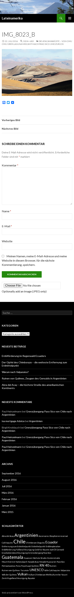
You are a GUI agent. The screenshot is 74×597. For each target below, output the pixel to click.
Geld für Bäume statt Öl (45, 549)
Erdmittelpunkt (38, 546)
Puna (18, 566)
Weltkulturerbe (53, 574)
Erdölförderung (9, 549)
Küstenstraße (53, 558)
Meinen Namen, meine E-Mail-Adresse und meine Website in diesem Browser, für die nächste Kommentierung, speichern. (34, 260)
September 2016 (11, 473)
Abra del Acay (8, 536)
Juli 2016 (7, 486)
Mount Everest (8, 562)
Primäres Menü (69, 18)
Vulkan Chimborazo (36, 574)
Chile (19, 541)
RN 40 (44, 565)
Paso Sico (60, 562)
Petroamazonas (8, 566)
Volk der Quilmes (9, 574)
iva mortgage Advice (13, 421)
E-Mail (7, 226)
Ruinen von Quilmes (11, 570)
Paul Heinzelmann (12, 437)
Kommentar (10, 165)
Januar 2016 (8, 505)
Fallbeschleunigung (25, 549)
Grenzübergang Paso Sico (39, 553)
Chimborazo (31, 542)
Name (6, 211)
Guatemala (12, 557)
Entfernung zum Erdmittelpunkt (16, 546)
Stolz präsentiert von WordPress (17, 592)
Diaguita (41, 542)
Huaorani (28, 558)
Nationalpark (21, 562)
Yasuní (64, 574)
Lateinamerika (12, 18)
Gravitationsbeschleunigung (15, 553)
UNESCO (36, 570)
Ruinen (53, 566)
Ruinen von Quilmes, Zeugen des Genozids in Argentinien (34, 378)
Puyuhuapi (26, 566)
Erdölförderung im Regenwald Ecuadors (24, 355)
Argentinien (36, 421)
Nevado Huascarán (47, 562)
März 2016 (7, 492)
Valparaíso (65, 570)
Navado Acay (33, 562)
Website (7, 241)
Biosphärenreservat (59, 536)
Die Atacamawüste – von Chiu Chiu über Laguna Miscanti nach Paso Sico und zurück (37, 42)
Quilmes (35, 566)
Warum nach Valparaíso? (15, 371)
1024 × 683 (28, 41)
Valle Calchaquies (52, 570)
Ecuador (51, 542)
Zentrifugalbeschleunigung (14, 578)
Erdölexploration (53, 546)
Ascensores (44, 536)
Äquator (31, 578)
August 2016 (9, 479)
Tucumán (24, 570)
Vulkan (22, 574)
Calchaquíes (7, 542)
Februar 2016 (9, 499)
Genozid (60, 549)
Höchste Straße (40, 558)
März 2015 (7, 511)
